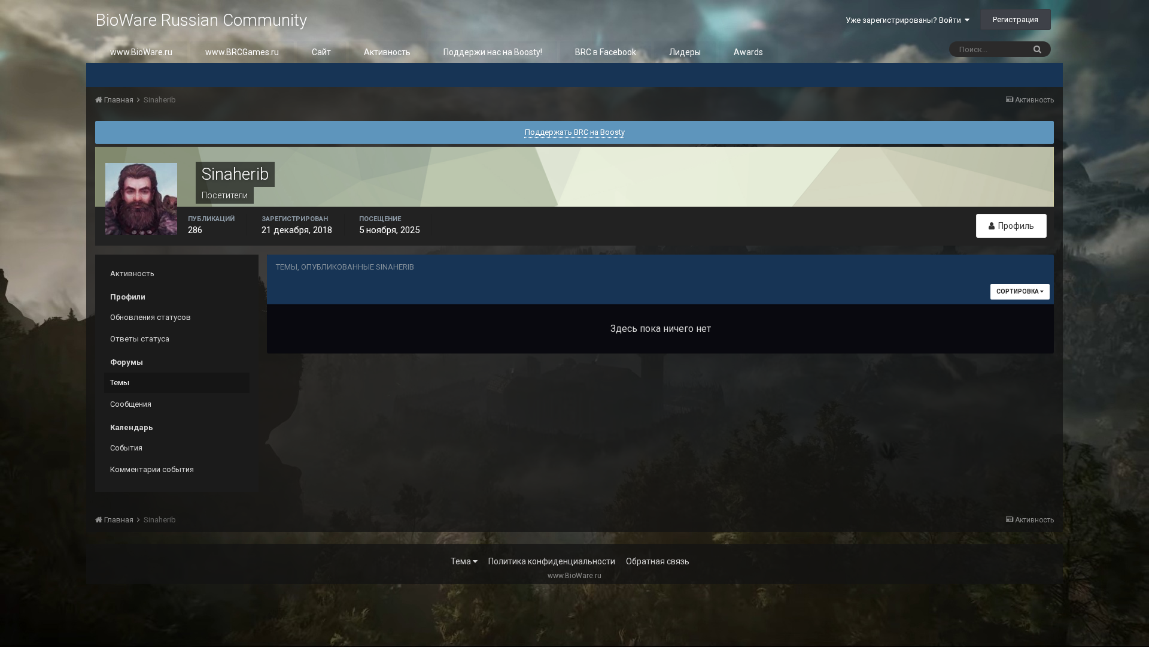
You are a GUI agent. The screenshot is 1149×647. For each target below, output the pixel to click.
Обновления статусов (150, 317)
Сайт (321, 52)
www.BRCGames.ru (242, 52)
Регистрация (1015, 19)
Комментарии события (152, 469)
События (126, 447)
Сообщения (130, 404)
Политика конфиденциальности (551, 561)
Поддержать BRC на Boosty (575, 132)
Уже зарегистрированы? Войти (905, 20)
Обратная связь (657, 561)
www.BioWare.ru (141, 52)
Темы (119, 382)
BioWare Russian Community (201, 20)
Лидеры (685, 52)
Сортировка (1018, 291)
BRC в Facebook (605, 52)
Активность (387, 52)
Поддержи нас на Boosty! (492, 52)
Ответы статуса (139, 338)
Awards (748, 52)
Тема (462, 561)
